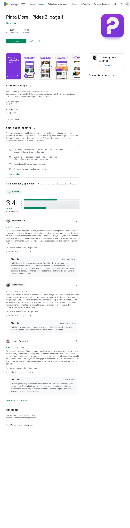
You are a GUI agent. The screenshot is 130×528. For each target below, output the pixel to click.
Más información (105, 65)
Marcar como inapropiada (19, 425)
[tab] (32, 4)
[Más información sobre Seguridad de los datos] (34, 128)
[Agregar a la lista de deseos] (39, 41)
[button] (13, 66)
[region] (46, 31)
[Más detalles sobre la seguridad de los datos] (15, 174)
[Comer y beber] (14, 120)
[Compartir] (31, 41)
